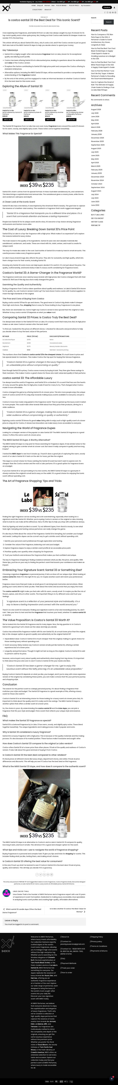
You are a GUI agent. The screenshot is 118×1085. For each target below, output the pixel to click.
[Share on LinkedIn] (51, 874)
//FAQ (62, 959)
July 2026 (94, 113)
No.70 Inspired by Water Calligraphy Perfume (74, 113)
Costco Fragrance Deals (63, 882)
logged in (18, 924)
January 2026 (96, 134)
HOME (34, 5)
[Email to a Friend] (44, 874)
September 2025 (98, 145)
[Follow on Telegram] (115, 13)
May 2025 (95, 159)
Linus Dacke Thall (54, 26)
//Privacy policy (96, 941)
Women (47, 5)
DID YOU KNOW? (97, 218)
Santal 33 (36, 86)
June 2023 (95, 201)
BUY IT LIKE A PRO (97, 215)
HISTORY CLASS (97, 222)
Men (53, 5)
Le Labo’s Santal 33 (71, 288)
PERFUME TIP (44, 17)
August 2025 (96, 148)
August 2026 (96, 109)
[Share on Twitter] (40, 874)
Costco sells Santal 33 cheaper (65, 35)
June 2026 (95, 116)
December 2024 (97, 177)
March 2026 (95, 127)
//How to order (66, 972)
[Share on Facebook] (37, 874)
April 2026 (95, 124)
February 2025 (96, 170)
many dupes (47, 624)
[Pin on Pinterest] (48, 874)
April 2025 (95, 163)
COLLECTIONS (37, 10)
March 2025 (95, 166)
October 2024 (96, 184)
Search (93, 18)
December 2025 (97, 138)
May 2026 (95, 120)
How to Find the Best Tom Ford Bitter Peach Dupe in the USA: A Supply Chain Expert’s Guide (103, 64)
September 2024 (98, 187)
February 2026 (96, 131)
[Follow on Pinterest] (110, 13)
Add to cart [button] (7, 119)
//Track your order (67, 968)
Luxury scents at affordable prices (51, 884)
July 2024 (94, 194)
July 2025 (94, 152)
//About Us (64, 937)
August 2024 (96, 191)
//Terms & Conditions (98, 946)
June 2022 (95, 205)
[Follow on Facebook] (105, 13)
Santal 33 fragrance (14, 126)
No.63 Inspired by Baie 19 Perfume (32, 113)
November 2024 (97, 180)
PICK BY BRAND (61, 5)
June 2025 (95, 155)
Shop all (40, 5)
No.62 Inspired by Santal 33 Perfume (12, 113)
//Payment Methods (68, 963)
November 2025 (97, 141)
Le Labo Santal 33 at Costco (30, 884)
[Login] (114, 7)
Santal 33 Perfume (68, 884)
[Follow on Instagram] (107, 13)
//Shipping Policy (96, 937)
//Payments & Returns (98, 951)
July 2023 (94, 198)
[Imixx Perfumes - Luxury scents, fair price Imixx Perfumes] (15, 7)
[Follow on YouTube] (113, 13)
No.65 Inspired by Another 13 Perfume (54, 113)
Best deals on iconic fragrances (45, 882)
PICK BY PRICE (74, 5)
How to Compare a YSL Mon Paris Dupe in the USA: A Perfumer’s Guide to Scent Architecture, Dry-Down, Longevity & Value (102, 39)
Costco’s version (25, 324)
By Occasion (85, 5)
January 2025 (96, 173)
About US (47, 10)
